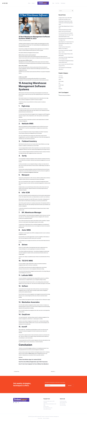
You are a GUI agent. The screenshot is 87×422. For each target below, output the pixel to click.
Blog (53, 3)
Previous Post (16, 371)
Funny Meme (61, 77)
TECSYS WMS (27, 261)
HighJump (26, 106)
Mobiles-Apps (61, 84)
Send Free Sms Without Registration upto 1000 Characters (33, 361)
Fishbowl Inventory (29, 141)
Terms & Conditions (46, 418)
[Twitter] (13, 402)
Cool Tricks (57, 3)
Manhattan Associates (31, 302)
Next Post (53, 371)
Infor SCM (26, 193)
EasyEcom (26, 314)
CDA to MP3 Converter (47, 409)
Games (60, 79)
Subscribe (69, 385)
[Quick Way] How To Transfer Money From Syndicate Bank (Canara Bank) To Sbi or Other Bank (66, 43)
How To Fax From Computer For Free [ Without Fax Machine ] (34, 364)
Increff (24, 327)
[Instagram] (18, 402)
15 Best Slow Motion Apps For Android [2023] (30, 359)
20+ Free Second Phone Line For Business (66, 33)
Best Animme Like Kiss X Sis (48, 407)
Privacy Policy (40, 418)
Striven (24, 245)
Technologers (63, 3)
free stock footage (63, 405)
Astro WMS (26, 230)
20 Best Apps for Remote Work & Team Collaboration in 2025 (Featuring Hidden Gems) (66, 23)
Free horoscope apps (63, 401)
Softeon (25, 286)
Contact (33, 3)
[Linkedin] (6, 3)
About (29, 3)
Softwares (21, 40)
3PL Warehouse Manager (31, 212)
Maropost (25, 175)
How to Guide (61, 81)
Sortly (24, 156)
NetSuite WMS (27, 124)
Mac (59, 83)
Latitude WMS (27, 275)
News (60, 86)
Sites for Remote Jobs (63, 402)
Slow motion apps (62, 403)
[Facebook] (4, 3)
